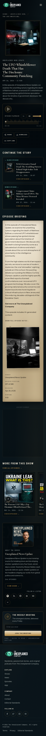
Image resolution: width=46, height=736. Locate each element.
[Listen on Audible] (26, 596)
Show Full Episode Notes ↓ (17, 321)
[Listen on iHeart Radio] (20, 596)
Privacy (12, 730)
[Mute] (29, 116)
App (6, 685)
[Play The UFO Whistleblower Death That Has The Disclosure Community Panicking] (8, 109)
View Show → (13, 586)
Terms (5, 730)
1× (24, 116)
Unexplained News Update (21, 14)
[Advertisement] (23, 433)
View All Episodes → (12, 468)
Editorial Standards (12, 703)
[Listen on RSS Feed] (14, 596)
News (7, 677)
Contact (8, 699)
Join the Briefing (23, 633)
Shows (5, 14)
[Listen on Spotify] (7, 596)
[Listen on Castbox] (33, 596)
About (7, 695)
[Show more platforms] (7, 602)
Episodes (8, 681)
